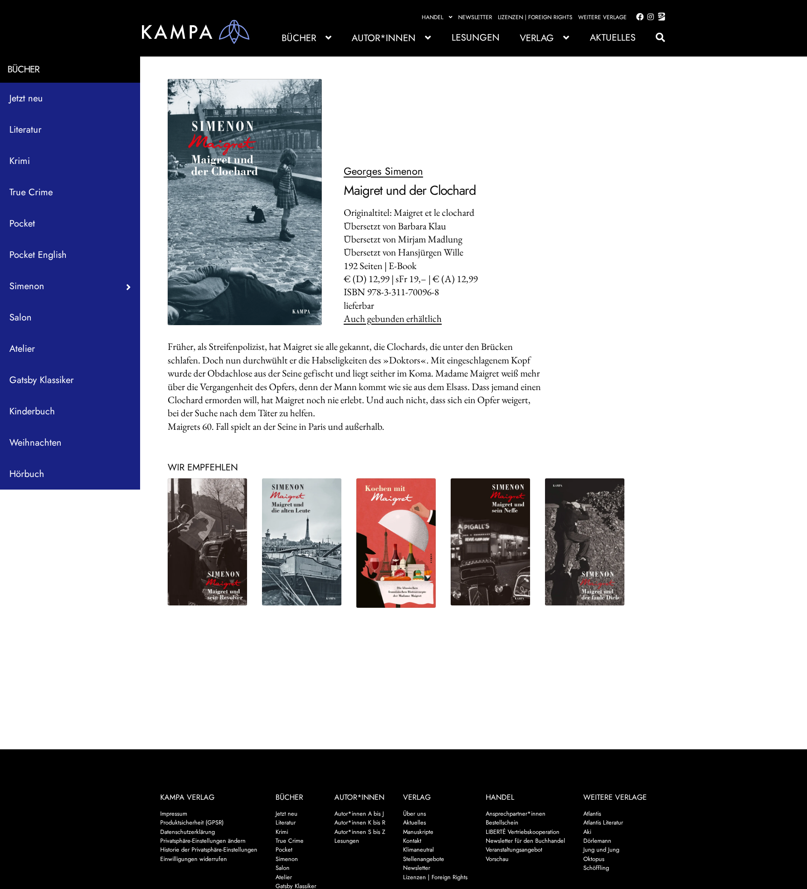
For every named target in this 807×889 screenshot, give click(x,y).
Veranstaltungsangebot (514, 849)
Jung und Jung (601, 849)
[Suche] (655, 38)
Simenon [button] (26, 286)
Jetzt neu (26, 98)
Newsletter (475, 17)
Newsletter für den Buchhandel (525, 840)
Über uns (414, 813)
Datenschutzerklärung (187, 831)
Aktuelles (613, 37)
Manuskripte (418, 831)
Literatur (25, 129)
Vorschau (497, 858)
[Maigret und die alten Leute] (302, 542)
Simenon (287, 858)
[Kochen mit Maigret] (396, 543)
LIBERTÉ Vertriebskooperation (522, 831)
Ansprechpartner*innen (515, 813)
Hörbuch (26, 474)
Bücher (299, 38)
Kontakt (412, 840)
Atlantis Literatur (603, 822)
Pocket (22, 223)
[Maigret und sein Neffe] (491, 541)
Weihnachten (35, 442)
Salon (20, 317)
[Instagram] (649, 17)
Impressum (173, 813)
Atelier (22, 349)
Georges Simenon (383, 171)
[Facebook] (638, 17)
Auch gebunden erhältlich (393, 318)
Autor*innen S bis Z (359, 831)
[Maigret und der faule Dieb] (585, 542)
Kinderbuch (32, 411)
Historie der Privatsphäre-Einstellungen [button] (208, 849)
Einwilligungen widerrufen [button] (193, 858)
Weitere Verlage (602, 17)
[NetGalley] (659, 17)
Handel (432, 17)
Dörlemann (597, 840)
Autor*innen (384, 38)
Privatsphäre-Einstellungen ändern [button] (203, 840)
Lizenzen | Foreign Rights (535, 17)
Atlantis (592, 813)
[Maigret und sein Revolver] (208, 541)
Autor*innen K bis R (359, 822)
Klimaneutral (418, 849)
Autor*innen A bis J (359, 813)
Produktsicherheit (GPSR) (192, 822)
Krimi (19, 161)
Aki (587, 831)
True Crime (31, 192)
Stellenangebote (423, 858)
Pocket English (38, 255)
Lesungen (476, 37)
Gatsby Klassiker (41, 380)
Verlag (537, 38)
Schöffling (596, 867)
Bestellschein (502, 822)
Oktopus (593, 858)
